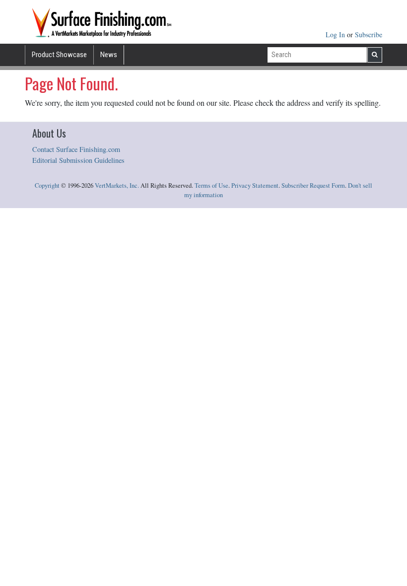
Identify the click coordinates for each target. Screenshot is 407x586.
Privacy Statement (254, 185)
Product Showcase (59, 54)
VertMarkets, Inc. (117, 185)
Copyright (47, 185)
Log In (336, 34)
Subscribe (368, 34)
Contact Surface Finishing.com (76, 149)
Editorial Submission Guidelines (78, 160)
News (108, 54)
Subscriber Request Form (313, 185)
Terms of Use (211, 185)
